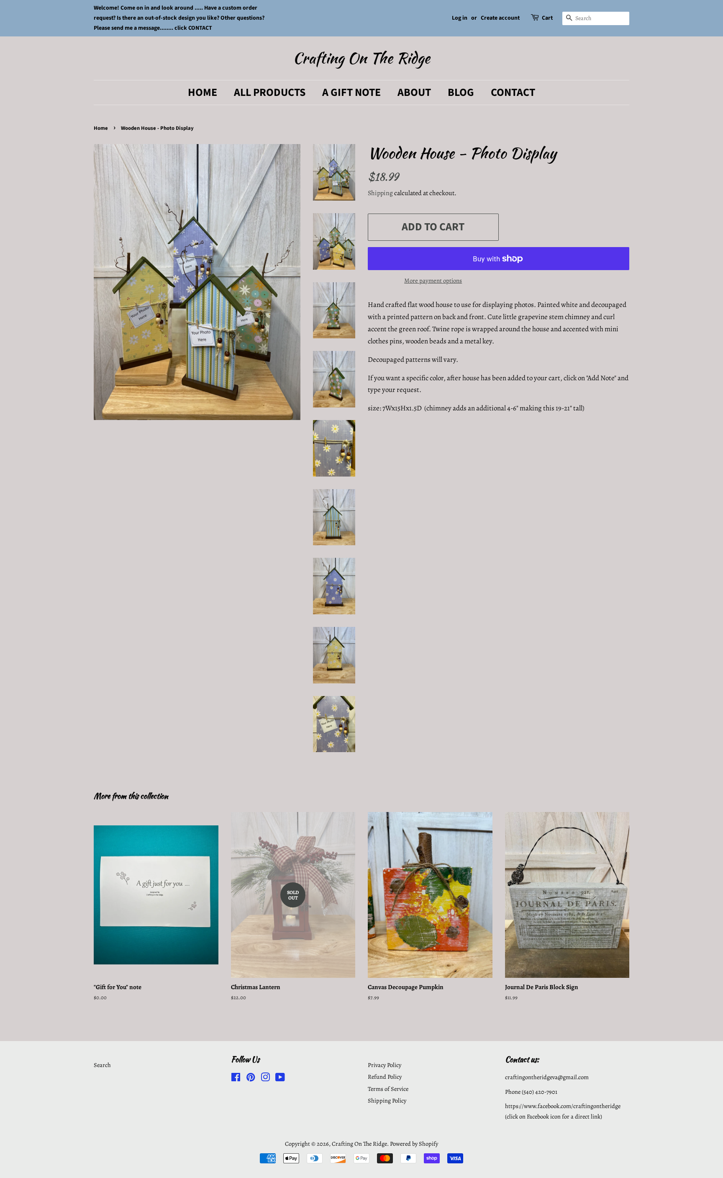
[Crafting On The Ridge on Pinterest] (250, 1079)
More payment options (433, 280)
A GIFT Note (351, 92)
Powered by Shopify (414, 1143)
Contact (513, 92)
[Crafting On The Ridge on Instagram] (265, 1079)
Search (102, 1065)
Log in (459, 18)
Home (202, 92)
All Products (269, 92)
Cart (547, 18)
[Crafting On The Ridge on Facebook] (236, 1079)
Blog (461, 92)
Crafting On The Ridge (361, 58)
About (414, 92)
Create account (500, 18)
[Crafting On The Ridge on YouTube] (280, 1079)
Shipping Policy (387, 1100)
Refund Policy (385, 1076)
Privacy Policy (384, 1065)
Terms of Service (388, 1089)
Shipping (380, 193)
